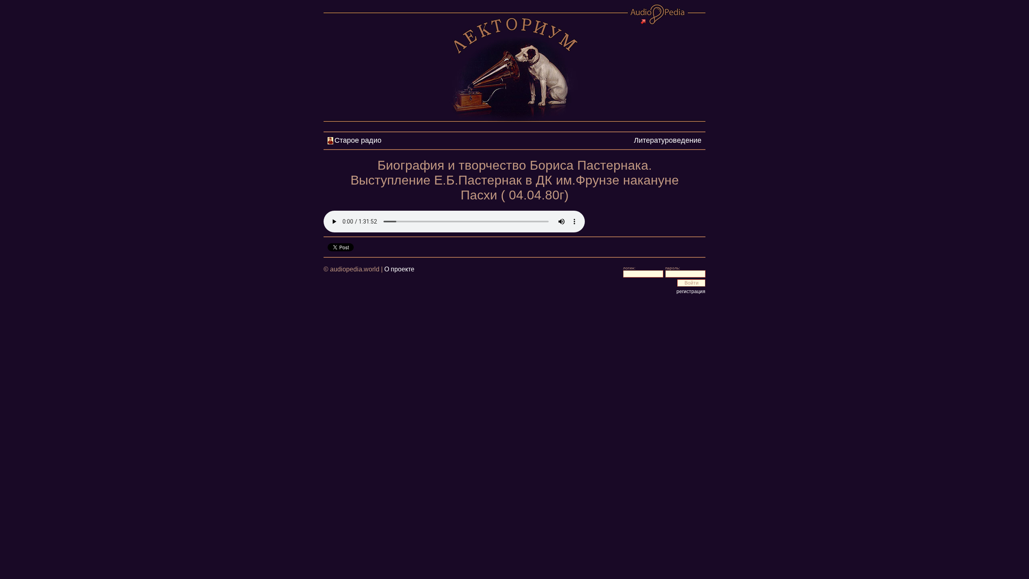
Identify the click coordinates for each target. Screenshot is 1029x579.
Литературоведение (667, 140)
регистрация (690, 291)
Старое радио (357, 140)
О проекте (399, 269)
